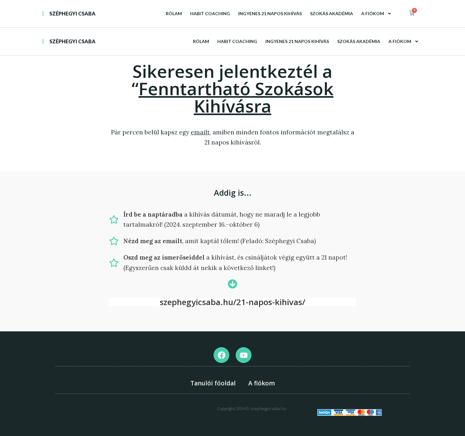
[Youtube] (243, 355)
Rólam (174, 13)
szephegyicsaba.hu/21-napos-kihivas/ (232, 302)
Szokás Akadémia (331, 13)
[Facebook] (221, 355)
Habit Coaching (210, 13)
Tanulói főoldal (213, 383)
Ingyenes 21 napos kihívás (270, 13)
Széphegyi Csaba (72, 13)
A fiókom (372, 13)
